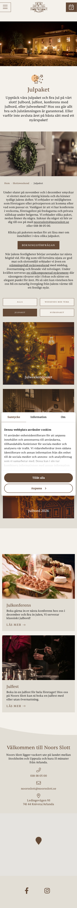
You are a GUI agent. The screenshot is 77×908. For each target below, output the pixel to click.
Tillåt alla (38, 478)
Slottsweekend (21, 183)
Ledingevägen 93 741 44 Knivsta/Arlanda (38, 802)
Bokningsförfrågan (38, 245)
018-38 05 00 (41, 226)
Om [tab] (63, 417)
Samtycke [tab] (14, 417)
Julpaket (20, 312)
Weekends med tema (57, 302)
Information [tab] (38, 417)
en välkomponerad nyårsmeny (48, 273)
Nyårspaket (57, 312)
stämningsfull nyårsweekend (29, 265)
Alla (20, 302)
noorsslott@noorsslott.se (51, 222)
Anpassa (36, 488)
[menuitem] (5, 7)
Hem (7, 183)
